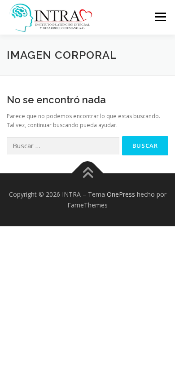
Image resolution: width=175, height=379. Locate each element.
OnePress (121, 194)
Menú (160, 17)
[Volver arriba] (88, 174)
